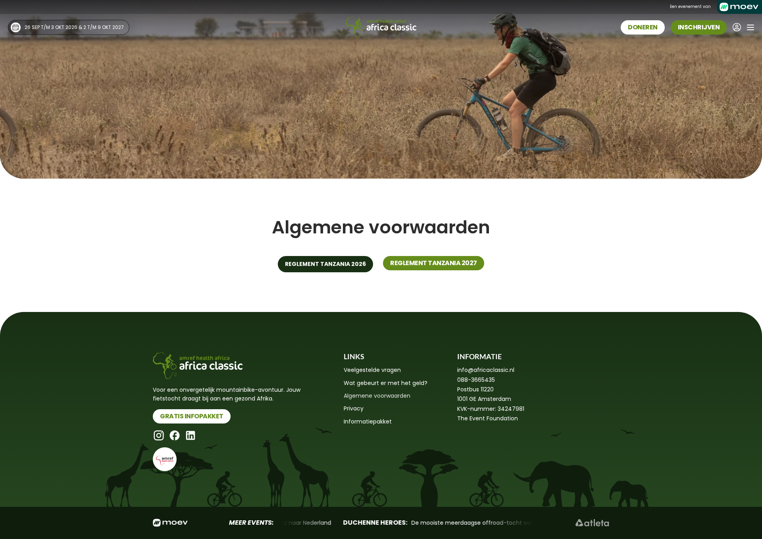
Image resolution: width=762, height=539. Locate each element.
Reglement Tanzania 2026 (325, 264)
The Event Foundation (487, 418)
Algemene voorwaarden (377, 396)
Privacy (354, 408)
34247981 (511, 409)
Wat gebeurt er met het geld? (385, 383)
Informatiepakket (368, 421)
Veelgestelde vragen (372, 370)
